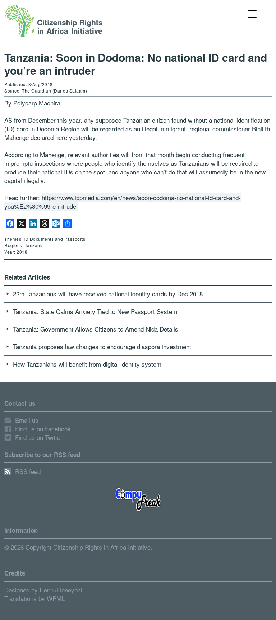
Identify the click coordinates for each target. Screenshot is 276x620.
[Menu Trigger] (252, 13)
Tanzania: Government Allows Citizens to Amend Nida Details (95, 328)
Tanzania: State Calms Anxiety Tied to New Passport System (95, 311)
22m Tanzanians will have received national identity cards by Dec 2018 (108, 293)
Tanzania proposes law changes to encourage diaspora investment (102, 346)
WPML (56, 598)
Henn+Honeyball (62, 589)
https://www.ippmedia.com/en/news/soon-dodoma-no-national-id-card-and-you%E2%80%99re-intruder (122, 202)
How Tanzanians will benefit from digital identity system (87, 364)
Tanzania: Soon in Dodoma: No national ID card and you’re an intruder (135, 64)
